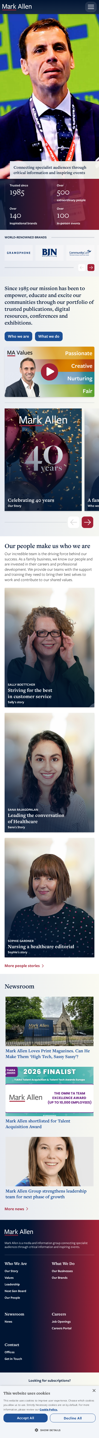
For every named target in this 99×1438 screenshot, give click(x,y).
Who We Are (16, 1263)
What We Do (63, 1263)
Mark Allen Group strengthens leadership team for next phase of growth (46, 1194)
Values (9, 1277)
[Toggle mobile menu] (91, 7)
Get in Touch (13, 1359)
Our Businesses (62, 1271)
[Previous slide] (81, 267)
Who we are (18, 336)
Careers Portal (61, 1328)
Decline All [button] (73, 1418)
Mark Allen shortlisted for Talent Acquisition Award (38, 1124)
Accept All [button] (25, 1417)
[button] (49, 1430)
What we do (48, 336)
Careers (59, 1314)
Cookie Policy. (49, 1409)
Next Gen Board (15, 1291)
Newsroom (14, 1314)
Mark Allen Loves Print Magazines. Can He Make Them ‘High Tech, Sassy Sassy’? (48, 1053)
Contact (12, 1344)
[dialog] (49, 1412)
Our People (12, 1297)
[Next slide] (90, 267)
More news (14, 1208)
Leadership (12, 1284)
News (8, 1321)
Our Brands (59, 1277)
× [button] (94, 1390)
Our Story (11, 1271)
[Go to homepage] (17, 7)
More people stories (22, 965)
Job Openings (61, 1321)
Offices (10, 1352)
